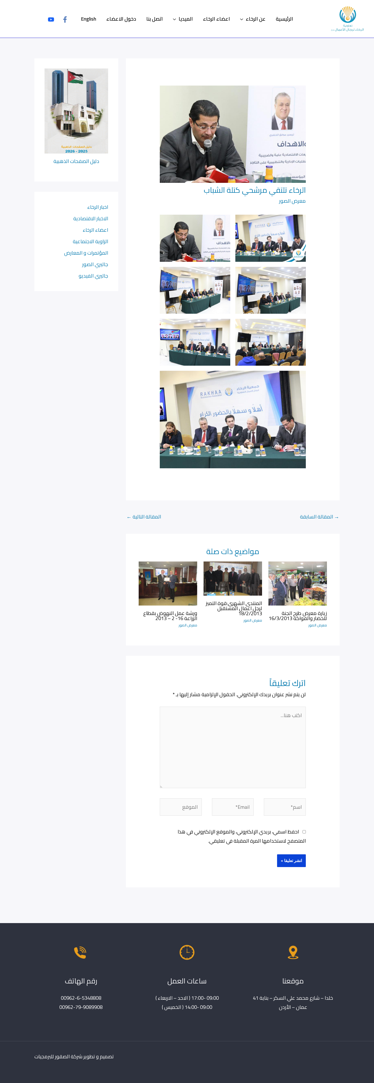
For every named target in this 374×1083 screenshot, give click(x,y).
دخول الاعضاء (121, 18)
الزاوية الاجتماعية (90, 241)
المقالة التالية (143, 516)
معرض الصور (292, 200)
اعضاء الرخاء (216, 18)
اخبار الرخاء (97, 207)
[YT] (51, 19)
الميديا (186, 18)
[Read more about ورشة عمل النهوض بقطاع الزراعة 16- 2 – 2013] (168, 582)
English (88, 18)
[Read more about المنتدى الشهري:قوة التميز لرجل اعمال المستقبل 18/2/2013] (233, 578)
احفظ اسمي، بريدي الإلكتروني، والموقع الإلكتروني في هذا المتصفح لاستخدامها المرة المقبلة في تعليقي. (242, 836)
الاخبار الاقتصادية (90, 218)
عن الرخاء (256, 18)
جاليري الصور (95, 264)
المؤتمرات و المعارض (86, 252)
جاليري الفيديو (93, 275)
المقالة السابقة (319, 516)
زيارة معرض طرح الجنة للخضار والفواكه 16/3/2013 (298, 615)
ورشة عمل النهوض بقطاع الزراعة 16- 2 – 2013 (170, 615)
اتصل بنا (154, 18)
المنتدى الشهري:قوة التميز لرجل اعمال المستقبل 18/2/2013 (234, 608)
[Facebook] (65, 19)
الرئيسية (284, 18)
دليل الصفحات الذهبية (76, 161)
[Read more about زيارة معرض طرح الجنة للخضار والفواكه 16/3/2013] (297, 582)
